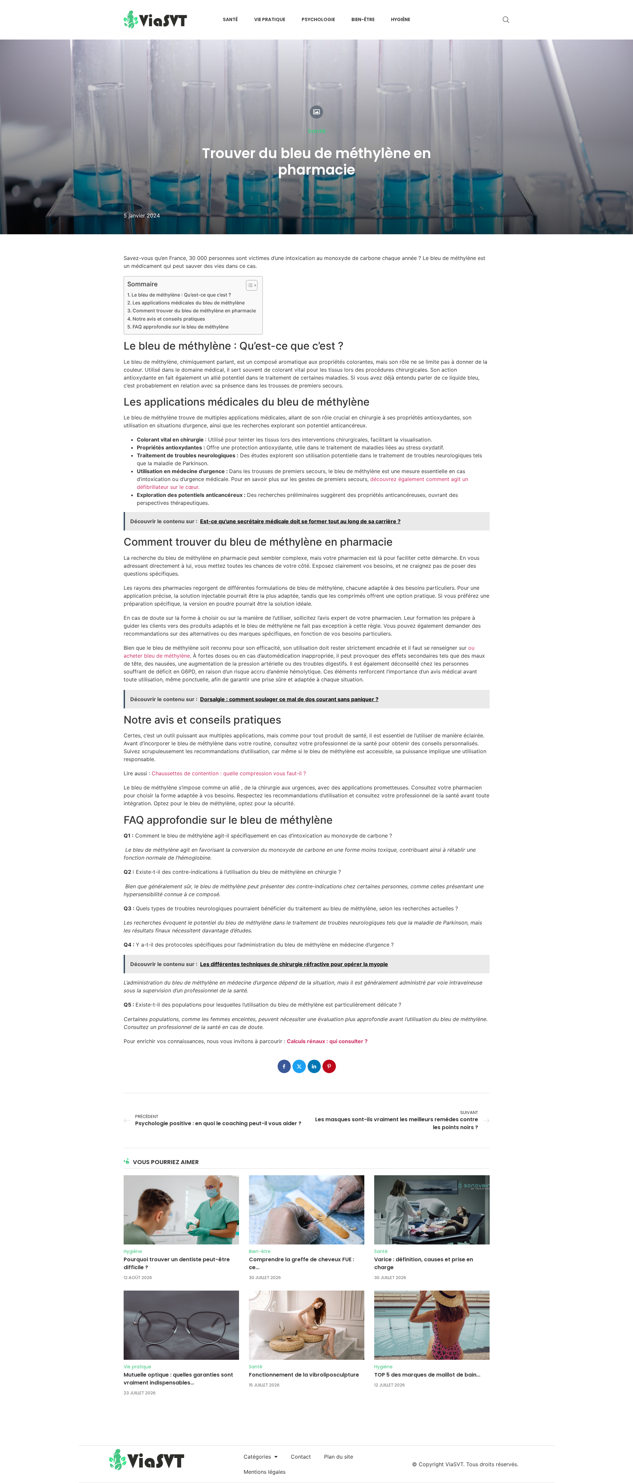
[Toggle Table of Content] (248, 285)
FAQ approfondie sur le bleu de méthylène (180, 326)
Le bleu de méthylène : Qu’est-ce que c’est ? (181, 295)
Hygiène (133, 1251)
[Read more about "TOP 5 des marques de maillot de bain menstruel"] (432, 1325)
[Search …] (506, 19)
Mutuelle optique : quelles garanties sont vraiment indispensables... (178, 1378)
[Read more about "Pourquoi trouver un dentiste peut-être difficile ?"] (181, 1209)
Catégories (257, 1456)
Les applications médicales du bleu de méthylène (189, 302)
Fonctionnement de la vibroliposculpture (304, 1375)
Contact (301, 1456)
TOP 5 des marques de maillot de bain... (427, 1375)
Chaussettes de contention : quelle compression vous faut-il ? (229, 773)
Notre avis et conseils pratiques (169, 319)
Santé (317, 131)
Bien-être (260, 1251)
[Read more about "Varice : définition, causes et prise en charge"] (432, 1209)
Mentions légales (265, 1472)
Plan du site (338, 1456)
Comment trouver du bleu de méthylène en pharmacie (194, 310)
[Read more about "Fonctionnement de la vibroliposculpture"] (306, 1325)
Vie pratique (137, 1366)
